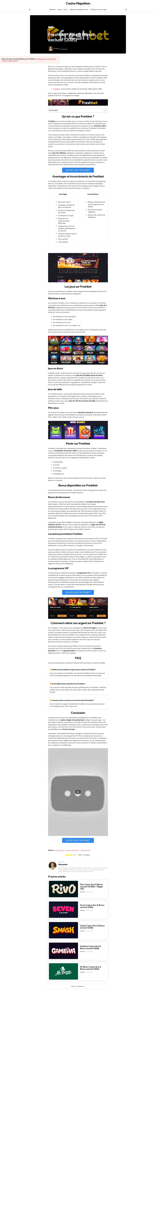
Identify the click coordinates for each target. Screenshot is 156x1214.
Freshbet (56, 89)
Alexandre (56, 48)
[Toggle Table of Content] (104, 110)
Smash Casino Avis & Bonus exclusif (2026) (92, 926)
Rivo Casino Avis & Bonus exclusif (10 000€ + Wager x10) (91, 886)
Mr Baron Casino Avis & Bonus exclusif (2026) (90, 968)
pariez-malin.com (72, 850)
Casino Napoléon (78, 3)
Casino (50, 27)
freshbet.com (59, 850)
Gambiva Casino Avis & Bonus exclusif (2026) (90, 947)
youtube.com (85, 850)
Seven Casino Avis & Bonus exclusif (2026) (92, 906)
